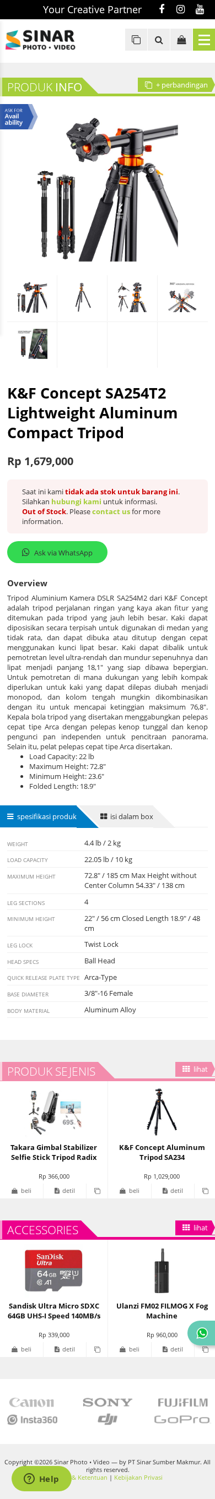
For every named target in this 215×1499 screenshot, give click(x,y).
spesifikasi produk (47, 816)
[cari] (159, 40)
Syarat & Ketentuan (80, 1477)
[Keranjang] (181, 40)
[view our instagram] (180, 10)
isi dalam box (131, 816)
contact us (111, 511)
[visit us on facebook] (161, 10)
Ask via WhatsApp (63, 553)
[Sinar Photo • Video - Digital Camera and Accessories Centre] (50, 40)
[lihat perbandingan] (136, 40)
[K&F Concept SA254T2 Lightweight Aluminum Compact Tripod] (32, 298)
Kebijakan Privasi (138, 1477)
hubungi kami (76, 501)
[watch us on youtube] (199, 10)
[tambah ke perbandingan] (97, 1191)
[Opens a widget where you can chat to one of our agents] (41, 1479)
